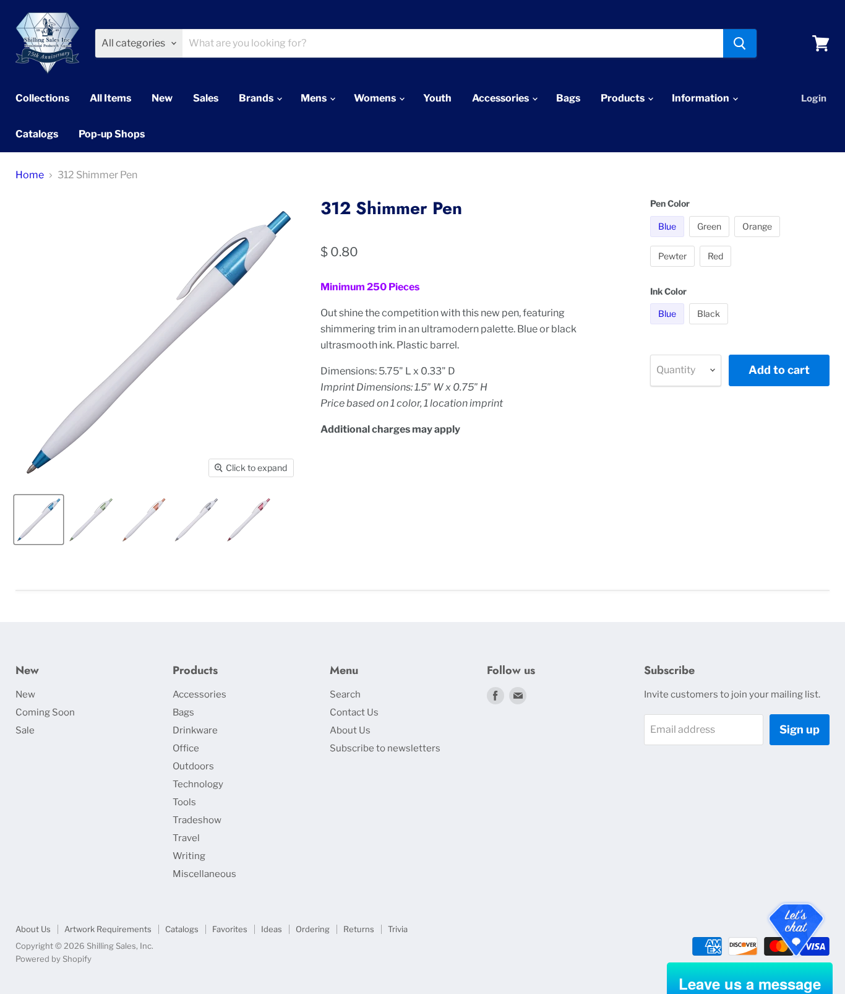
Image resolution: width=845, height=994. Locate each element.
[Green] (710, 240)
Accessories (501, 98)
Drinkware (195, 730)
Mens (314, 98)
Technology (198, 784)
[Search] (740, 43)
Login (813, 98)
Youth (437, 98)
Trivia (398, 929)
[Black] (710, 327)
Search (345, 694)
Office (186, 748)
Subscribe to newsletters (385, 748)
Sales (205, 98)
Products (623, 98)
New (162, 98)
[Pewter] (674, 269)
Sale (25, 730)
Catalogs (36, 134)
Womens (376, 98)
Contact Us (354, 712)
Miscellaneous (204, 873)
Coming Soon (45, 712)
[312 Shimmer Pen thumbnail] (38, 519)
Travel (186, 838)
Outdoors (193, 766)
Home (29, 175)
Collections (42, 98)
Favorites (229, 929)
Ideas (271, 929)
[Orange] (758, 240)
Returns (358, 929)
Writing (189, 856)
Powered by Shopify (53, 959)
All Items (110, 98)
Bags (568, 98)
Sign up (799, 729)
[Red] (717, 269)
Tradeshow (197, 820)
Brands (257, 98)
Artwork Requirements (108, 929)
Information (701, 98)
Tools (184, 802)
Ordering (313, 929)
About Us (350, 730)
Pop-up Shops (112, 134)
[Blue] (668, 240)
